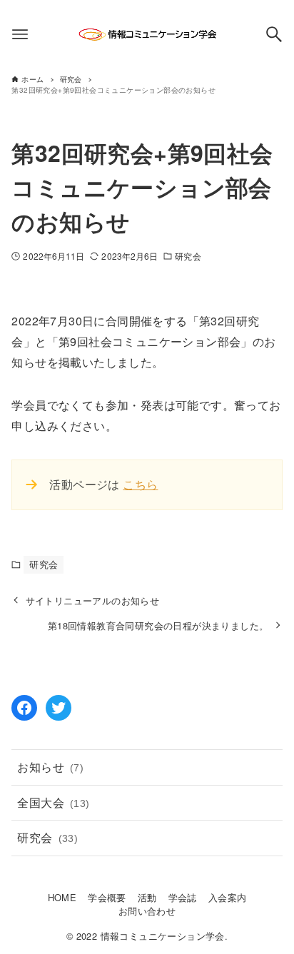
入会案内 (227, 897)
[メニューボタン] (20, 34)
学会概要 (107, 897)
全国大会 (53, 802)
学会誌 (182, 897)
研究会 (188, 256)
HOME (62, 897)
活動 (147, 897)
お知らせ (50, 766)
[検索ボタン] (274, 34)
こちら (140, 484)
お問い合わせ (147, 911)
